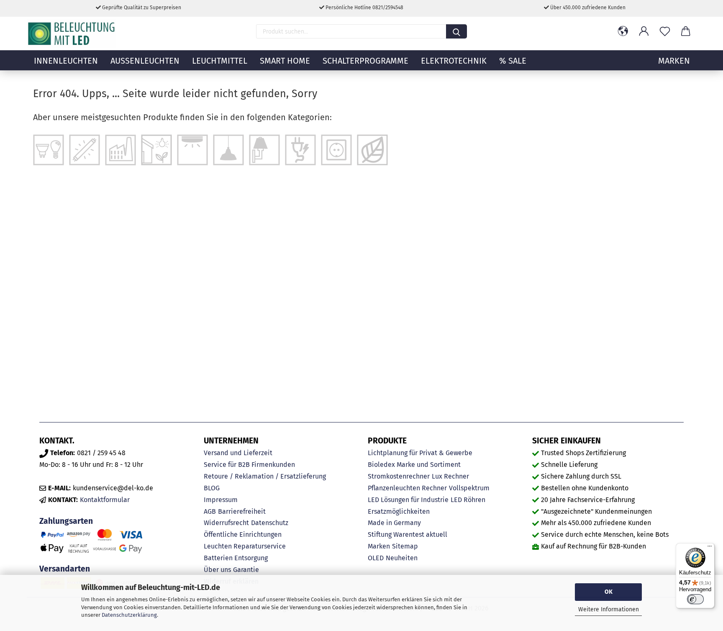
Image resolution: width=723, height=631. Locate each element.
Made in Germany (394, 523)
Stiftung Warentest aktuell (407, 534)
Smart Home (285, 61)
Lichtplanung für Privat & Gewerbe (420, 453)
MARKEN (674, 61)
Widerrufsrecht (226, 523)
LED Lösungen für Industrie (408, 500)
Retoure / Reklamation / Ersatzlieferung (265, 476)
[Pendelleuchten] (228, 149)
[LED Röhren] (84, 149)
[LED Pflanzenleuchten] (372, 149)
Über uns (217, 570)
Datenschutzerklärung (129, 615)
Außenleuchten (144, 61)
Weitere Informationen (608, 609)
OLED (376, 558)
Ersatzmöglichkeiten (399, 511)
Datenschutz (269, 523)
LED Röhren (468, 500)
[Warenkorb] (685, 31)
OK (609, 591)
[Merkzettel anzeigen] (664, 31)
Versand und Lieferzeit (238, 453)
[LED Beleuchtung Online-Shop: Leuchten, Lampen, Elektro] (72, 33)
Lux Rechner (450, 476)
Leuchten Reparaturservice (245, 546)
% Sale (512, 61)
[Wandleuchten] (264, 149)
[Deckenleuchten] (192, 149)
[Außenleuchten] (156, 149)
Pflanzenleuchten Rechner (407, 488)
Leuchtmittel (219, 61)
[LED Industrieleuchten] (120, 149)
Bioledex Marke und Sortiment (414, 465)
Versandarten (64, 569)
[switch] (695, 599)
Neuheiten (402, 558)
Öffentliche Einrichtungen (243, 534)
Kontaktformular (105, 500)
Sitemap (405, 546)
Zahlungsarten (66, 521)
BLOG (212, 488)
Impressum (221, 500)
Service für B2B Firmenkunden (249, 465)
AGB (210, 511)
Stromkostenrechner (399, 476)
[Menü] (710, 548)
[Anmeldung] (643, 31)
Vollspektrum (469, 488)
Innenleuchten (66, 61)
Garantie (246, 570)
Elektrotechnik (454, 61)
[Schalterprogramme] (336, 149)
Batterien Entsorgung (236, 558)
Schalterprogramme (365, 61)
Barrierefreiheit (242, 511)
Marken (379, 546)
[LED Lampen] (48, 149)
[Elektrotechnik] (300, 149)
